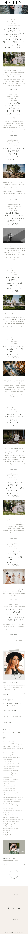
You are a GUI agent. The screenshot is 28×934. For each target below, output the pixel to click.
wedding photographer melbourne (11, 821)
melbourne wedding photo (9, 790)
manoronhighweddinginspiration (10, 770)
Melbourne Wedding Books (9, 786)
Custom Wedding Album (8, 755)
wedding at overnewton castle (10, 817)
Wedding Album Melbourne (9, 815)
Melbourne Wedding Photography (10, 792)
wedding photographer (16, 819)
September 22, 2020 (12, 204)
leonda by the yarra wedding (10, 761)
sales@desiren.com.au (14, 899)
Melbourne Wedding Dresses (9, 788)
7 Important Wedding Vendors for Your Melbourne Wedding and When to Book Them (14, 38)
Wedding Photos (6, 830)
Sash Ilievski (14, 100)
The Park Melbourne (16, 806)
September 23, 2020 (12, 140)
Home (4, 10)
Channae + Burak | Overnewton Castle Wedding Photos (14, 489)
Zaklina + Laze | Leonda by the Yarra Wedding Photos (14, 218)
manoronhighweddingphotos (9, 775)
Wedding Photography (13, 22)
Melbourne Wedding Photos (9, 795)
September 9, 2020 (13, 543)
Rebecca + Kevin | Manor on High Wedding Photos (14, 284)
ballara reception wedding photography (12, 744)
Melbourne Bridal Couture (9, 781)
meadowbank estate (7, 777)
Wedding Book (6, 819)
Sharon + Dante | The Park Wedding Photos (14, 420)
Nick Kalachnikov (20, 606)
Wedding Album (6, 812)
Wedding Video (13, 24)
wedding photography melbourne (10, 828)
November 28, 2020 (12, 20)
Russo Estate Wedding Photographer (11, 801)
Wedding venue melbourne (9, 832)
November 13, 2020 (13, 94)
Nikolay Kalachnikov (14, 25)
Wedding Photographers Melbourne (11, 824)
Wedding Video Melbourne (9, 835)
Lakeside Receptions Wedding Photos (11, 757)
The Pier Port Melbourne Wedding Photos (12, 810)
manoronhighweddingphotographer (11, 773)
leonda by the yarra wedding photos (12, 764)
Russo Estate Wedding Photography (11, 804)
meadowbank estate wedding (10, 779)
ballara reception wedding (9, 741)
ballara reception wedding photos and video (13, 748)
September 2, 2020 (13, 604)
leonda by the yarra (8, 759)
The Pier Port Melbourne (8, 808)
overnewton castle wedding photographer (13, 797)
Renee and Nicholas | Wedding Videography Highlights (14, 615)
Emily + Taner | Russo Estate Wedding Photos (14, 154)
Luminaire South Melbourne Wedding (11, 766)
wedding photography (8, 826)
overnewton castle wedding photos (11, 799)
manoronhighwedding (8, 768)
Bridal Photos (6, 753)
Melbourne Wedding (7, 784)
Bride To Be (13, 753)
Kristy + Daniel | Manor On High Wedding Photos (14, 558)
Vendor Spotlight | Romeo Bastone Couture (14, 108)
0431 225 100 (14, 919)
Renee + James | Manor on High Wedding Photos (14, 352)
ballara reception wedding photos (11, 746)
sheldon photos (6, 806)
